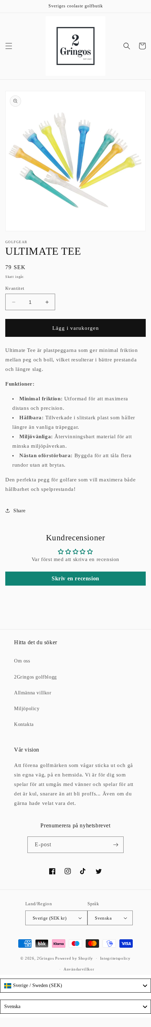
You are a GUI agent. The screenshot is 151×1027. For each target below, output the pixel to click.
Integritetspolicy (115, 958)
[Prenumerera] (115, 844)
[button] (9, 46)
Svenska (103, 918)
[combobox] (75, 986)
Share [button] (19, 510)
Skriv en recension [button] (75, 578)
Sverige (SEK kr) (49, 918)
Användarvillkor (79, 969)
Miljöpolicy (27, 708)
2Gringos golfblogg (35, 677)
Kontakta (24, 724)
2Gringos (45, 958)
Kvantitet (15, 288)
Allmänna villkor (33, 692)
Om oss (22, 660)
